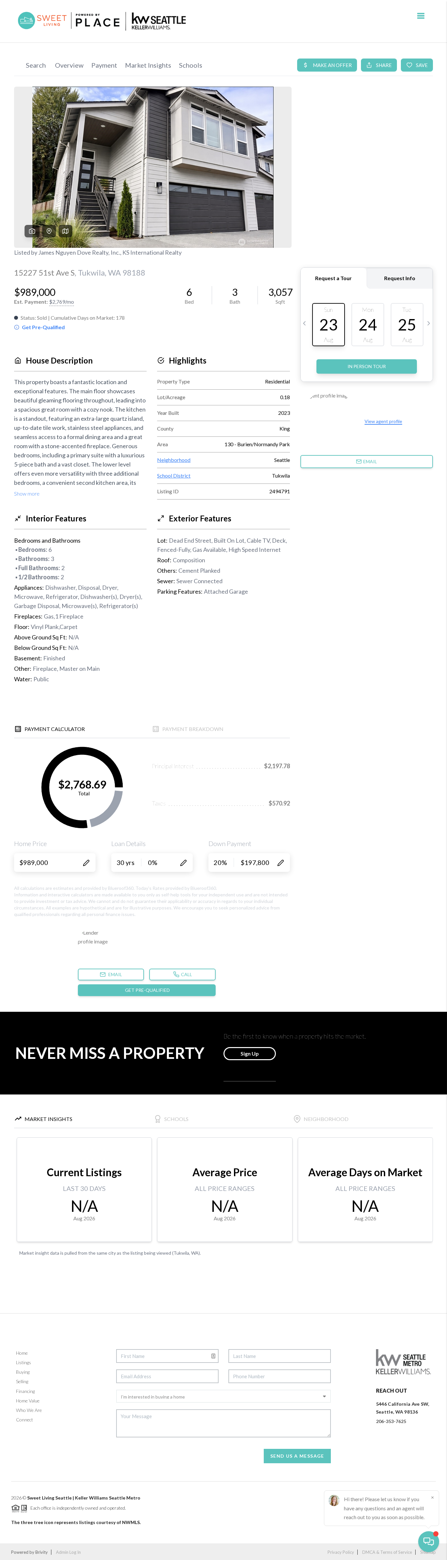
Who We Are (29, 1410)
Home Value (28, 1400)
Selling (22, 1381)
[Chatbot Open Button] (428, 1541)
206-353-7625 (391, 1421)
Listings (23, 1362)
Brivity (41, 1552)
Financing (25, 1391)
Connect (24, 1419)
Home (22, 1353)
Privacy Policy (341, 1552)
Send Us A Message (297, 1456)
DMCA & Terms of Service (387, 1552)
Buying (22, 1372)
